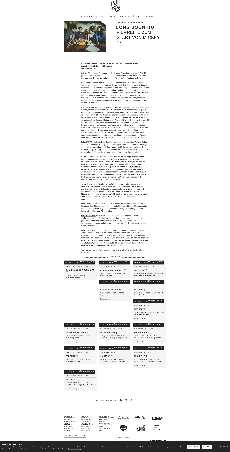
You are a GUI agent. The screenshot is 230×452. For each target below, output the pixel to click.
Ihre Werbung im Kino (104, 429)
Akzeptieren (193, 446)
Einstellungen (222, 446)
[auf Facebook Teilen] (121, 400)
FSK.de (101, 426)
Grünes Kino (85, 423)
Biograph (102, 421)
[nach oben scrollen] (115, 410)
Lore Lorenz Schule (106, 418)
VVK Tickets (75, 16)
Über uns (84, 416)
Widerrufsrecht (87, 426)
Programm (86, 16)
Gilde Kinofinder (104, 425)
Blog (138, 16)
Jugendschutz (86, 421)
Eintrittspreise (69, 418)
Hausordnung (86, 419)
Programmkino (104, 423)
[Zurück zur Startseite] (115, 6)
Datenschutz (86, 430)
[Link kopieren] (131, 400)
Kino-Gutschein (69, 421)
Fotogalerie (68, 426)
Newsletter (68, 416)
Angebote (151, 16)
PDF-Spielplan (69, 425)
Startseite (69, 16)
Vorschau (126, 16)
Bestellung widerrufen (75, 435)
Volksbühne (103, 419)
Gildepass (67, 423)
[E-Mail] (126, 400)
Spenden (67, 430)
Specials (101, 16)
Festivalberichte (70, 428)
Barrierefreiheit (87, 425)
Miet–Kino (67, 419)
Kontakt (84, 418)
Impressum (85, 428)
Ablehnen (207, 446)
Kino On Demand (104, 416)
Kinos (113, 16)
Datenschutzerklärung (74, 449)
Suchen (161, 16)
